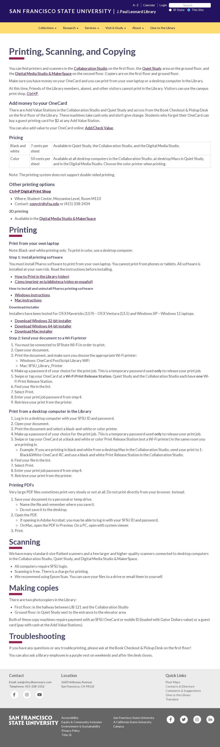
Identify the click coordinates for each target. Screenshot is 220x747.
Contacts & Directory (180, 686)
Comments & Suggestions (183, 690)
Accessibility (69, 718)
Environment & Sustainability (80, 726)
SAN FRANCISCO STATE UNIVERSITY (60, 11)
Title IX (66, 735)
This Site (198, 10)
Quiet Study (152, 68)
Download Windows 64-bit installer (43, 326)
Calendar (149, 5)
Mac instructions (28, 300)
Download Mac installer (34, 331)
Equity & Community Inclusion (81, 722)
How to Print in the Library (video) (42, 276)
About (139, 29)
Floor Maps (173, 682)
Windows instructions (32, 295)
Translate (172, 699)
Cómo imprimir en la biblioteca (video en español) (54, 281)
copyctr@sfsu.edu (44, 203)
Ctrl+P (32, 93)
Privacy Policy (70, 730)
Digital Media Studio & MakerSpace (43, 73)
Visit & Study (117, 29)
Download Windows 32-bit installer (43, 321)
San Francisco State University (133, 718)
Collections (49, 29)
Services (93, 29)
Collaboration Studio (90, 68)
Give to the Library (162, 28)
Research (72, 29)
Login (163, 5)
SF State (179, 10)
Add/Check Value (99, 128)
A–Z (136, 5)
